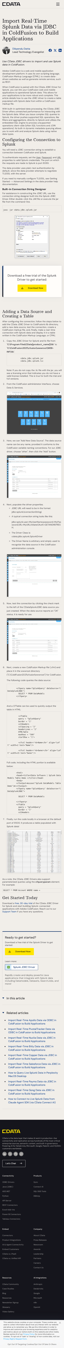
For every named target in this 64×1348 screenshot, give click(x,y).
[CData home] (13, 4)
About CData (39, 1235)
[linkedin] (4, 1154)
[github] (16, 1154)
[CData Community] (21, 1154)
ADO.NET (6, 1191)
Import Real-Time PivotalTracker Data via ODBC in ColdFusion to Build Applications (31, 1030)
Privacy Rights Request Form (15, 1339)
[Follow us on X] (55, 50)
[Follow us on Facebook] (50, 50)
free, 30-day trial (23, 903)
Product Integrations (11, 1240)
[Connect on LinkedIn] (60, 50)
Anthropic (38, 1284)
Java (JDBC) (7, 1187)
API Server (6, 1200)
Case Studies (8, 1288)
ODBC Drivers (8, 1182)
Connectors (7, 1235)
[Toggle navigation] (57, 4)
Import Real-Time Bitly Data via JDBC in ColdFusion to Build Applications (30, 1048)
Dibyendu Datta (21, 48)
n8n (35, 1302)
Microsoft (38, 1298)
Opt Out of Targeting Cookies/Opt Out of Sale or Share (32, 1344)
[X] (10, 1154)
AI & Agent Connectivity (13, 1244)
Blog (4, 1293)
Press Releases (40, 1240)
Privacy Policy (28, 1334)
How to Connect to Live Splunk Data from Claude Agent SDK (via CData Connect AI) (32, 1100)
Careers (37, 1263)
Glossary (6, 1307)
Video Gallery (8, 1311)
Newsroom (38, 1244)
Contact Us (38, 1267)
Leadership (38, 1254)
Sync (36, 1182)
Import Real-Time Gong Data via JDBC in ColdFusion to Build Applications (31, 1092)
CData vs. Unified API (11, 1258)
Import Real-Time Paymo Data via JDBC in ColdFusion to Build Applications (32, 1083)
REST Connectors (10, 1205)
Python (5, 1196)
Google (37, 1293)
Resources (6, 1298)
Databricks (38, 1288)
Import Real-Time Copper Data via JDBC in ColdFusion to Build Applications (32, 1057)
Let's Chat (11, 1163)
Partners (37, 1258)
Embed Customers (10, 1249)
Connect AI (38, 1187)
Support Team (9, 911)
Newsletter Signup (10, 1302)
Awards (37, 1249)
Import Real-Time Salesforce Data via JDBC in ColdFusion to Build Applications (34, 1065)
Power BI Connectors (11, 1214)
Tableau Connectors (11, 1219)
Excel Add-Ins (8, 1209)
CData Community (10, 1284)
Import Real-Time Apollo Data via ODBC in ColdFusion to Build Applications (32, 1022)
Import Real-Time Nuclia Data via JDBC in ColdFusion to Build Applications (31, 1039)
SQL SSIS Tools (40, 1191)
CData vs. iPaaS (9, 1254)
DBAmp (37, 1196)
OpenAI (37, 1307)
